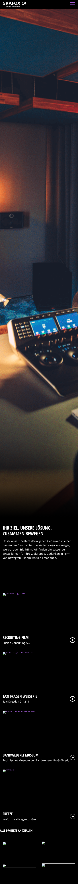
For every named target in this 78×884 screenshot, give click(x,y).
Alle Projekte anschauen (16, 830)
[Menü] (72, 4)
